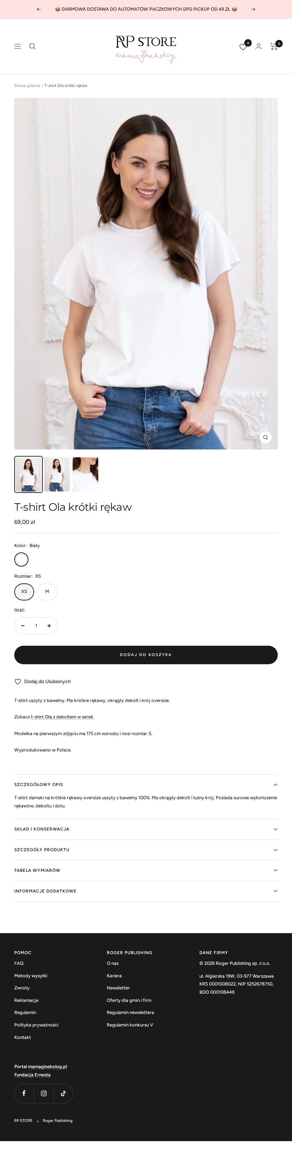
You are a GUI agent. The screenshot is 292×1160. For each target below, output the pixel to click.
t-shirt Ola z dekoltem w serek (62, 716)
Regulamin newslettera (130, 1012)
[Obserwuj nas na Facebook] (24, 1093)
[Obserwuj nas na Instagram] (43, 1093)
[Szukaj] (32, 46)
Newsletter (118, 987)
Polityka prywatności (36, 1025)
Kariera (114, 975)
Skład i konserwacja (41, 829)
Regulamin (25, 1012)
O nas (113, 963)
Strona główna (27, 85)
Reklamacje (26, 1000)
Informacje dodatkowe (45, 891)
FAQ (19, 963)
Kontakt (22, 1037)
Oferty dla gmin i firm (129, 1000)
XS (24, 591)
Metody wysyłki (30, 975)
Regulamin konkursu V (130, 1025)
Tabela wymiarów (37, 870)
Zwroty (22, 987)
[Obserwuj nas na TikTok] (63, 1093)
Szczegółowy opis (38, 784)
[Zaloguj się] (258, 46)
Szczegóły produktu (41, 849)
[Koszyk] (274, 46)
